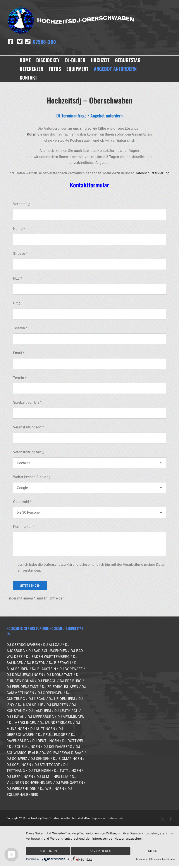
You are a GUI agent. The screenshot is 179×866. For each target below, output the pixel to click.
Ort (16, 303)
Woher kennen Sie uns (32, 477)
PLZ (17, 278)
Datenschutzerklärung (162, 859)
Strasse (20, 253)
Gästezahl (22, 502)
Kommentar (23, 527)
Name (19, 229)
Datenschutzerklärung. (152, 173)
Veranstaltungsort (28, 427)
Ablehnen (48, 851)
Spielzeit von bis (27, 402)
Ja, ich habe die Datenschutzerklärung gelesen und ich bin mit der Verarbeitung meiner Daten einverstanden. (91, 567)
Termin (20, 378)
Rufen (31, 134)
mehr (152, 851)
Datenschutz (115, 818)
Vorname (21, 204)
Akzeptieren (101, 851)
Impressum (99, 818)
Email (19, 353)
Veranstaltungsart (28, 452)
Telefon (20, 328)
